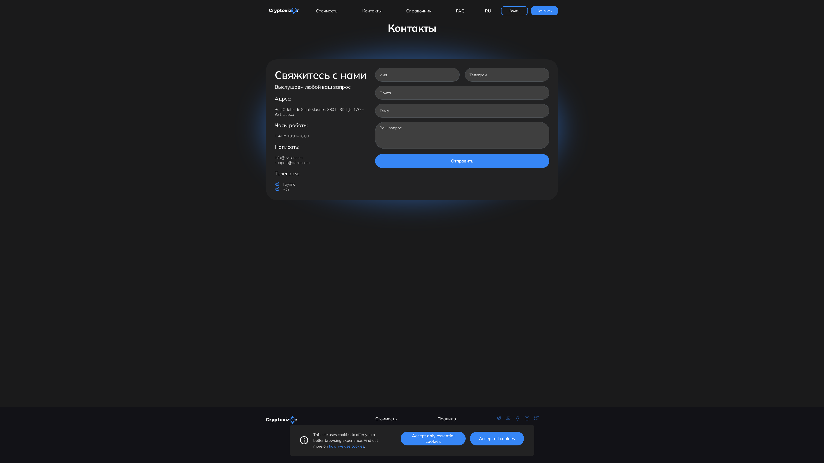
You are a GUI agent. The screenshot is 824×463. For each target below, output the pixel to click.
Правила (447, 418)
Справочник (418, 11)
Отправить (462, 161)
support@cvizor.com (292, 162)
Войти (514, 11)
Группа (289, 184)
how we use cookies (346, 446)
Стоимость (327, 11)
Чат (286, 189)
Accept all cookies (497, 438)
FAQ (460, 11)
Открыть (545, 11)
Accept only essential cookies (433, 438)
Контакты (372, 11)
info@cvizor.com (289, 157)
